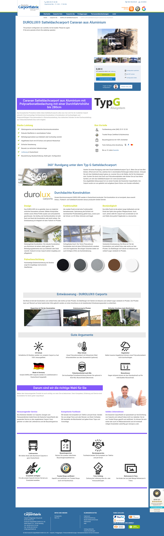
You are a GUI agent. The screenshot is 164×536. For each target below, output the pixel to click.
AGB (85, 523)
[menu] (82, 14)
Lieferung (24, 152)
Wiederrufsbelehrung (89, 518)
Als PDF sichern (131, 74)
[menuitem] (47, 14)
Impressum (87, 516)
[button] (98, 42)
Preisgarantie (58, 516)
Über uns (56, 518)
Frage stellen (126, 86)
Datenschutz (87, 521)
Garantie (116, 150)
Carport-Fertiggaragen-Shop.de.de (33, 518)
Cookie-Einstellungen (89, 531)
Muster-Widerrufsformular (91, 519)
